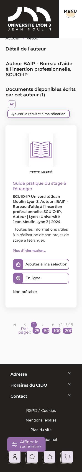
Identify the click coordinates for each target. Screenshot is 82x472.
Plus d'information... (29, 251)
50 (46, 330)
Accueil (12, 38)
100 (57, 330)
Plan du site (41, 430)
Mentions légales (41, 420)
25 (37, 330)
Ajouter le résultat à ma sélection (38, 114)
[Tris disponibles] (12, 104)
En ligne (33, 278)
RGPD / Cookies (41, 410)
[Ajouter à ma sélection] (18, 264)
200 (68, 330)
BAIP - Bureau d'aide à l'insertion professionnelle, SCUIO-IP (40, 206)
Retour (33, 38)
